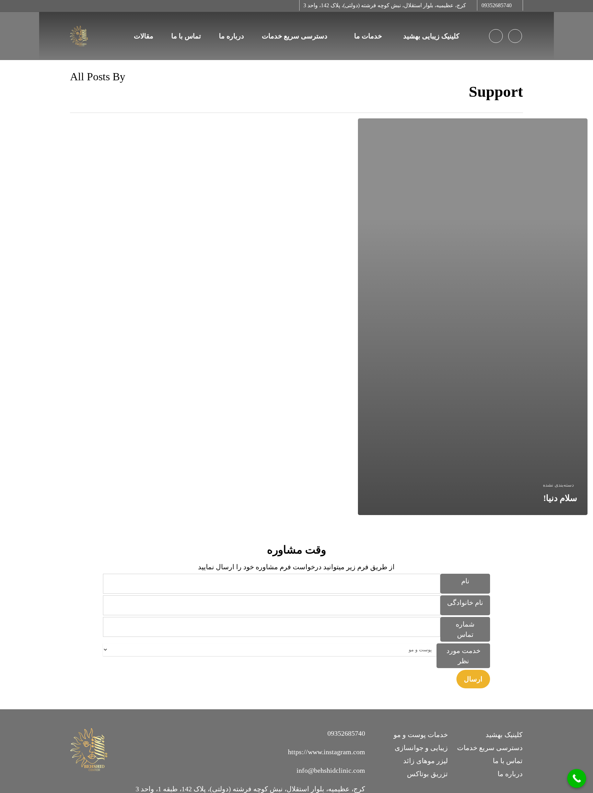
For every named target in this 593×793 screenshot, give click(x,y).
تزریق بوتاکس (427, 774)
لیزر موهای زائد (425, 761)
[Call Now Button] (576, 778)
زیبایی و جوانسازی (421, 747)
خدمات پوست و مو (421, 734)
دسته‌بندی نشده (558, 485)
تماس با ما (508, 761)
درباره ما (510, 774)
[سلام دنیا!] (473, 316)
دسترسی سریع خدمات (490, 747)
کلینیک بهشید (504, 734)
